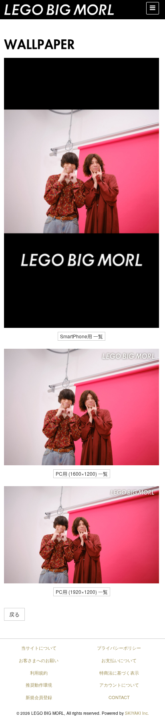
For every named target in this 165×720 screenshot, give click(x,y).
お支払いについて (119, 660)
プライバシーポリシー (119, 647)
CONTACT (119, 697)
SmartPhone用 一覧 (81, 336)
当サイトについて (38, 647)
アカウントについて (119, 684)
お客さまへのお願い (38, 660)
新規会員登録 (39, 697)
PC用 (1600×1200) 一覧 (82, 473)
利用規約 (39, 672)
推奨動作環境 (39, 684)
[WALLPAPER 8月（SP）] (81, 192)
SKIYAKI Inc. (137, 713)
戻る (14, 614)
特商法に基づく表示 (119, 672)
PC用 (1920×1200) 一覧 (82, 591)
